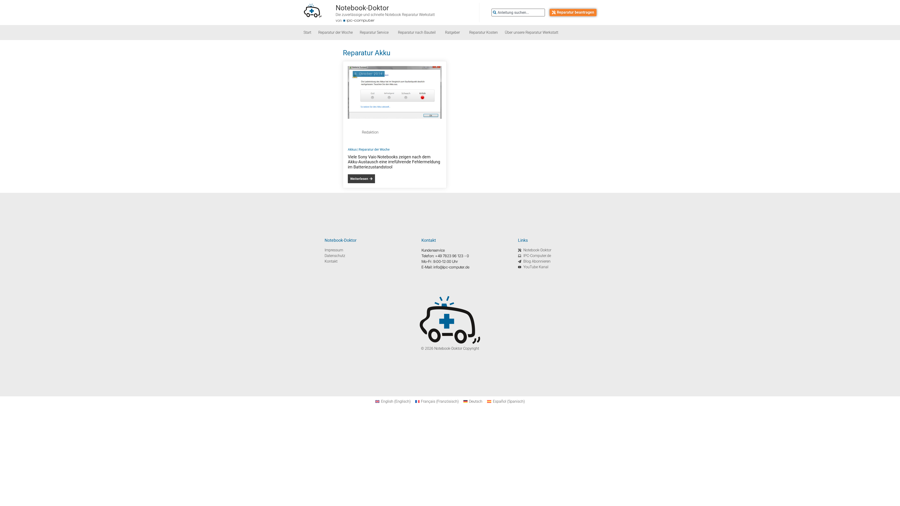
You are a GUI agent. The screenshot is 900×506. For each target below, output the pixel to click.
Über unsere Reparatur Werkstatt (531, 32)
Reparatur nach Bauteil (417, 32)
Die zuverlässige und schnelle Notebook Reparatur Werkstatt (385, 14)
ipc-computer (361, 20)
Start (307, 32)
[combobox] (518, 12)
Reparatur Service (374, 32)
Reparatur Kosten (483, 32)
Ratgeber (452, 32)
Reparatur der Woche (335, 32)
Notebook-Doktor (362, 8)
